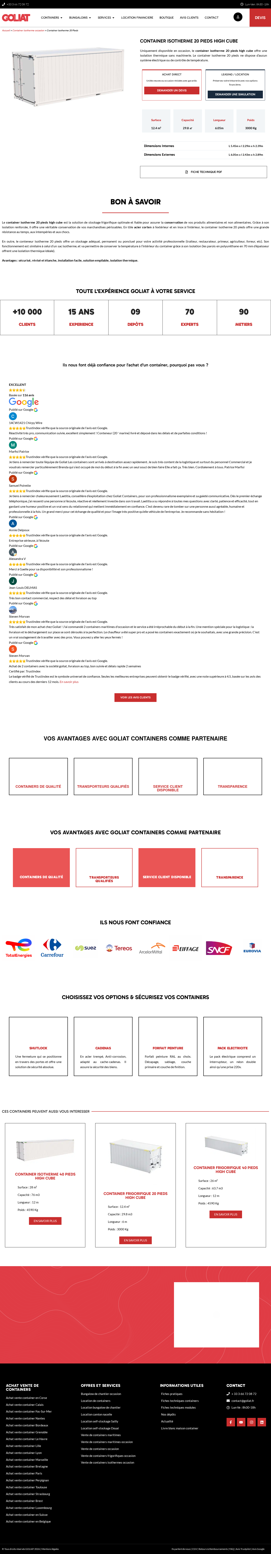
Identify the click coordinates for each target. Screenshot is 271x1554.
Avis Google (258, 1548)
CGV (194, 1548)
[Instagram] (251, 1422)
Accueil (6, 30)
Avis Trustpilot (243, 1548)
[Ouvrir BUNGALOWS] (89, 17)
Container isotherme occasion (28, 30)
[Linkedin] (262, 1422)
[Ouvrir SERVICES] (113, 17)
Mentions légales (50, 1548)
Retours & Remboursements (213, 1548)
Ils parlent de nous (181, 1548)
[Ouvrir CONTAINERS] (61, 17)
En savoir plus (69, 682)
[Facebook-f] (231, 1422)
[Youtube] (241, 1422)
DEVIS (260, 17)
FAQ (231, 1548)
